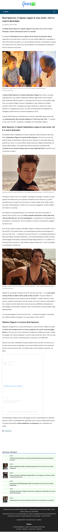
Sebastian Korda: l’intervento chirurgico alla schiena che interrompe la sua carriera (32, 500)
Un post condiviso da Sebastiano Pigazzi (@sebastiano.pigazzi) (23, 411)
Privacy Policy (32, 529)
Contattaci (38, 519)
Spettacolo (8, 431)
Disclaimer (39, 529)
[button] (54, 11)
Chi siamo (18, 529)
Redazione (24, 529)
